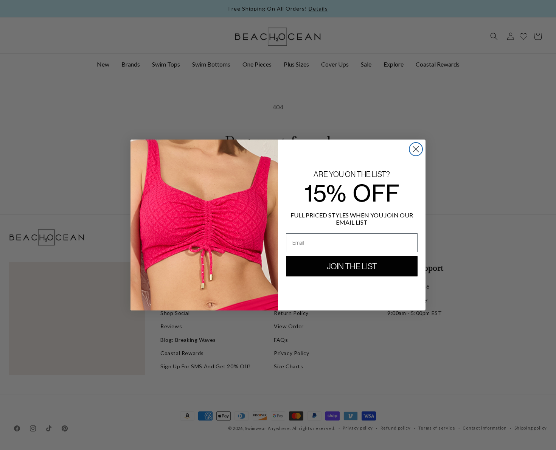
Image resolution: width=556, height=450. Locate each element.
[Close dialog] (415, 149)
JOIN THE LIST (352, 266)
